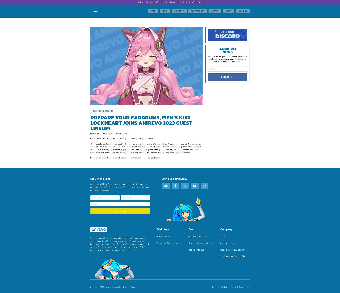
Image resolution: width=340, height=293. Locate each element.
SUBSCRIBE (227, 77)
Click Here (197, 2)
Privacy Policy (219, 287)
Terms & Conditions (240, 287)
